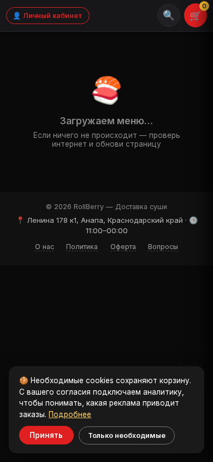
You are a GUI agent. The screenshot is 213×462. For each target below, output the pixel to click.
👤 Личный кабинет (47, 15)
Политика (82, 246)
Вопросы (163, 246)
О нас (44, 246)
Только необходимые (126, 435)
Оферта (123, 246)
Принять (46, 435)
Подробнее (70, 414)
